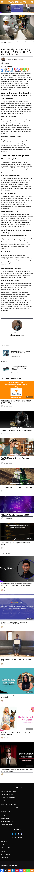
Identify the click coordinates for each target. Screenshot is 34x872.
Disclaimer (4, 858)
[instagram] (21, 834)
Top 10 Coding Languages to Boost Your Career (15, 544)
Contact (3, 851)
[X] (6, 69)
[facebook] (18, 834)
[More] (27, 69)
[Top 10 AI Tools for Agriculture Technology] (17, 476)
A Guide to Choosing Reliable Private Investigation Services (20, 352)
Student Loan (5, 818)
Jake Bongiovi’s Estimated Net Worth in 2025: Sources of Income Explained (17, 770)
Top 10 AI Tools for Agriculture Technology (16, 487)
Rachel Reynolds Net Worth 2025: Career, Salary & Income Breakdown (15, 733)
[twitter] (12, 834)
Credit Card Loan (6, 824)
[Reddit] (9, 69)
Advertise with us (6, 848)
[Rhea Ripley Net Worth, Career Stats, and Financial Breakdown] (17, 681)
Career (3, 845)
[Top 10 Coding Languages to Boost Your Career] (17, 532)
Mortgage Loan (6, 815)
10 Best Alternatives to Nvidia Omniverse (16, 430)
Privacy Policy (5, 854)
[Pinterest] (15, 69)
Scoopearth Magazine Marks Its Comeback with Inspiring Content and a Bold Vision (14, 623)
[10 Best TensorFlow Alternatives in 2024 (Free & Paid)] (17, 390)
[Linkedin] (12, 69)
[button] (2, 2)
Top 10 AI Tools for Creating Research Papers (15, 459)
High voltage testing (7, 71)
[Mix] (21, 69)
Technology (16, 379)
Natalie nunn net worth (8, 801)
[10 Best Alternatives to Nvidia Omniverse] (17, 419)
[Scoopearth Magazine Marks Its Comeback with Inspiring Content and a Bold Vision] (17, 607)
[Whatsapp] (24, 69)
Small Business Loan (7, 821)
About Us (4, 841)
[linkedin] (15, 834)
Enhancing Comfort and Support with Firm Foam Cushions (19, 368)
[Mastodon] (18, 69)
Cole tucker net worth (8, 798)
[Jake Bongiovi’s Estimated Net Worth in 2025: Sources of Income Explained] (17, 755)
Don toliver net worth (7, 794)
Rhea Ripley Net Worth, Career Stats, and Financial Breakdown (15, 697)
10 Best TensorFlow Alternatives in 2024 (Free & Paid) (16, 402)
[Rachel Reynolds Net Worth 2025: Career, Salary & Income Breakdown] (17, 718)
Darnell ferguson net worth (9, 791)
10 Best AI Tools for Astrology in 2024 (15, 515)
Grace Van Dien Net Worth (9, 804)
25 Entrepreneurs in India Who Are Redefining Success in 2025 (16, 660)
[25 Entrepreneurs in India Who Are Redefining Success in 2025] (17, 644)
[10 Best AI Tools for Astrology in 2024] (17, 504)
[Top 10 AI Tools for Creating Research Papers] (17, 447)
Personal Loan (5, 811)
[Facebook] (2, 69)
